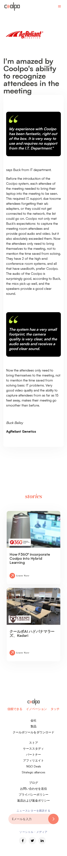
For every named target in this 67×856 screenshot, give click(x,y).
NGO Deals (33, 766)
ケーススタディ (33, 748)
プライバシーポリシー (33, 794)
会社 (33, 720)
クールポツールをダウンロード (33, 732)
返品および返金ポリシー (33, 800)
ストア (33, 742)
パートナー (33, 754)
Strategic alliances (33, 772)
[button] (59, 6)
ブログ (33, 782)
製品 (33, 726)
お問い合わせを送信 (33, 788)
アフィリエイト (33, 760)
